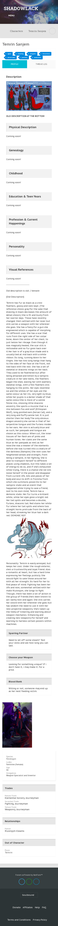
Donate (17, 907)
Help (37, 907)
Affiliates (28, 907)
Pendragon (11, 759)
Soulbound (28, 895)
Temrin (8, 852)
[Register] (53, 15)
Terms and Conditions (19, 919)
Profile (14, 64)
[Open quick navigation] (52, 31)
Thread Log (41, 64)
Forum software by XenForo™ (29, 875)
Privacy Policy (40, 919)
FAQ (44, 907)
